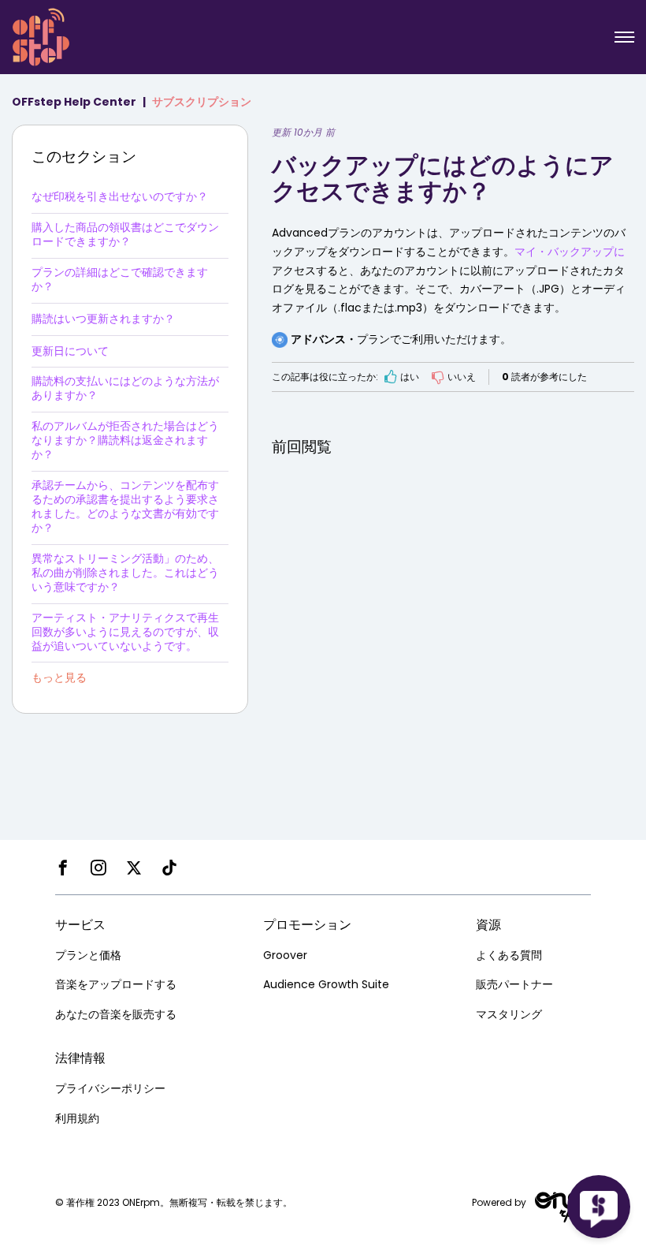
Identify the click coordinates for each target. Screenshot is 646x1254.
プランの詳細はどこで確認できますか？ (120, 279)
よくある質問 (509, 955)
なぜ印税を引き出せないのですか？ (120, 196)
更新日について (70, 351)
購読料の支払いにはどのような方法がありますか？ (125, 388)
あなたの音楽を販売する (115, 1014)
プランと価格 (88, 955)
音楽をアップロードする (115, 984)
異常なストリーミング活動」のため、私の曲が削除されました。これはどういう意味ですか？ (125, 572)
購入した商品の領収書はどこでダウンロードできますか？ (125, 234)
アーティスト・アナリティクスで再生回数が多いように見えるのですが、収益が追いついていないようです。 (125, 631)
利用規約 (77, 1118)
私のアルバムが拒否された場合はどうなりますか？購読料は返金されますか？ (125, 440)
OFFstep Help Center (74, 102)
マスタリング (509, 1014)
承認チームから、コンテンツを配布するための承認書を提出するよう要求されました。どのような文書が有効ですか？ (125, 506)
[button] (624, 37)
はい (409, 376)
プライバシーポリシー (110, 1088)
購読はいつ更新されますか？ (103, 319)
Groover (285, 955)
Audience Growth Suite (326, 984)
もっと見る (59, 677)
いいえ (461, 376)
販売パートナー (514, 984)
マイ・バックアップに (569, 251)
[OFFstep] (41, 36)
